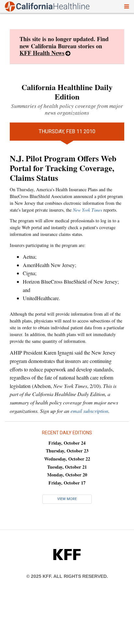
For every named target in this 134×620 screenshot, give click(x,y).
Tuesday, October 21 (67, 466)
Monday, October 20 (67, 474)
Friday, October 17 (67, 482)
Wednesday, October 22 (67, 458)
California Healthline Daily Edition (67, 91)
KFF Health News (42, 53)
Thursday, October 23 (67, 450)
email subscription (89, 410)
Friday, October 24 (67, 442)
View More (67, 499)
